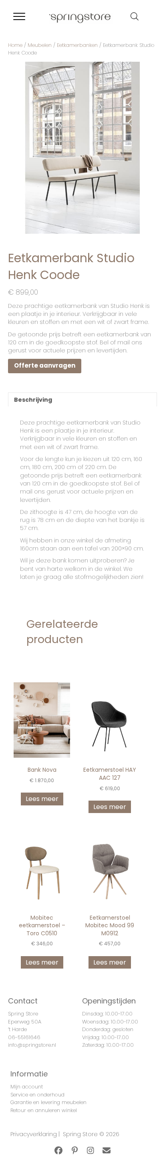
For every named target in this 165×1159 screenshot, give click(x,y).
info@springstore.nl (32, 1045)
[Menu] (19, 17)
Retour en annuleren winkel (43, 1110)
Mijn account (26, 1086)
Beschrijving (33, 400)
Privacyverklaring (33, 1134)
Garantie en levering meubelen (48, 1102)
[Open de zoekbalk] (135, 16)
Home (15, 45)
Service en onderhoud (37, 1094)
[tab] (82, 399)
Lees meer (42, 798)
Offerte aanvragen (44, 365)
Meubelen (40, 45)
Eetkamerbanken (77, 45)
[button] (58, 1151)
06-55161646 (24, 1037)
